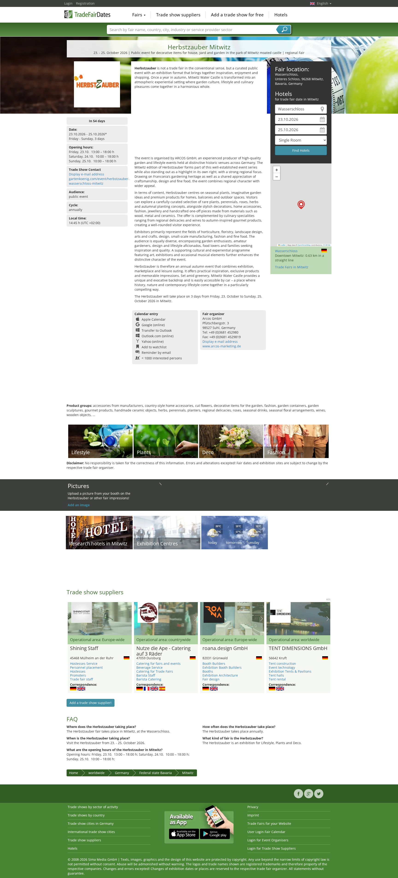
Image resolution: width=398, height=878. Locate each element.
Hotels (280, 15)
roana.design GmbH (225, 648)
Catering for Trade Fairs (154, 671)
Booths (207, 671)
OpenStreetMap (304, 245)
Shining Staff (84, 648)
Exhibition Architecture (220, 675)
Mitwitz (187, 773)
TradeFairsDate (87, 14)
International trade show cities (91, 832)
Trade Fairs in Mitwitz (291, 267)
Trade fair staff (81, 679)
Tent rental (277, 679)
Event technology (282, 667)
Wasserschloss (286, 251)
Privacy (252, 807)
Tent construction (282, 663)
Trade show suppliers (178, 15)
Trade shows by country (86, 815)
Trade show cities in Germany (91, 823)
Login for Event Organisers (267, 840)
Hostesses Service (83, 663)
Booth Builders (213, 663)
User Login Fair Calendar (266, 832)
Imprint (253, 815)
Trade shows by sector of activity (93, 807)
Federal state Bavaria (155, 773)
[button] (301, 205)
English (323, 3)
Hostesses (77, 671)
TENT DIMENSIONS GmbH (298, 648)
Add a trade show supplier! (90, 703)
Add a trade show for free (237, 15)
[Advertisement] (199, 123)
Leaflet (283, 245)
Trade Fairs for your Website (269, 823)
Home (73, 773)
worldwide (96, 773)
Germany (122, 773)
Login (68, 3)
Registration (85, 3)
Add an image (79, 505)
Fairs (137, 15)
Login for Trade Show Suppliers (271, 848)
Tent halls (276, 675)
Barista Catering (148, 679)
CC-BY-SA (326, 245)
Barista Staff (145, 675)
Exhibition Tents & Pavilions (290, 671)
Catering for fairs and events (158, 663)
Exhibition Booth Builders (222, 667)
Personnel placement (86, 667)
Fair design (210, 679)
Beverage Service (149, 667)
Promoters (78, 675)
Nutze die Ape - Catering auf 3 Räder (163, 651)
